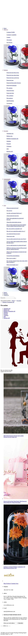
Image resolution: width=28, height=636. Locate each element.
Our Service (9, 42)
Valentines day (10, 133)
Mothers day (9, 136)
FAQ (5, 205)
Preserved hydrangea (11, 85)
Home (5, 28)
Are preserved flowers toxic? (13, 233)
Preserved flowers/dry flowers (14, 83)
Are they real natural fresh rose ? (14, 213)
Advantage (9, 40)
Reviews (6, 293)
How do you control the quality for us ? (16, 231)
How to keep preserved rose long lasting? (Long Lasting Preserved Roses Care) (16, 225)
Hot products (10, 98)
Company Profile (11, 32)
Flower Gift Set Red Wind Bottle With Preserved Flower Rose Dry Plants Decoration (15, 502)
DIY (8, 148)
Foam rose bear (10, 93)
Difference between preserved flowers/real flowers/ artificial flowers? (17, 248)
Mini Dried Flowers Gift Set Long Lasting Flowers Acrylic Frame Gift (14, 436)
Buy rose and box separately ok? (14, 228)
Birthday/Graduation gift (12, 138)
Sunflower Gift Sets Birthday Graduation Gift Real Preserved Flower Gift (14, 567)
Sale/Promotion (10, 100)
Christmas (9, 146)
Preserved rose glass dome (13, 75)
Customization (7, 179)
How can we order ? (11, 258)
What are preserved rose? (12, 208)
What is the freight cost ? (12, 264)
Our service (9, 210)
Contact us (6, 295)
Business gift (10, 151)
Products (6, 70)
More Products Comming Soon (11, 583)
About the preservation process (14, 222)
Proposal (9, 143)
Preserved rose (10, 80)
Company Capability (11, 34)
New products (10, 95)
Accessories (9, 103)
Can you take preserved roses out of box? (16, 239)
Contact (8, 37)
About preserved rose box (13, 215)
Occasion (6, 131)
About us (6, 29)
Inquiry (5, 292)
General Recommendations (13, 255)
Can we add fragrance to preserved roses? (16, 245)
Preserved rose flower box (13, 72)
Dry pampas (9, 88)
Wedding (9, 141)
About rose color (10, 236)
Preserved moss (10, 90)
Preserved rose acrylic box (13, 77)
